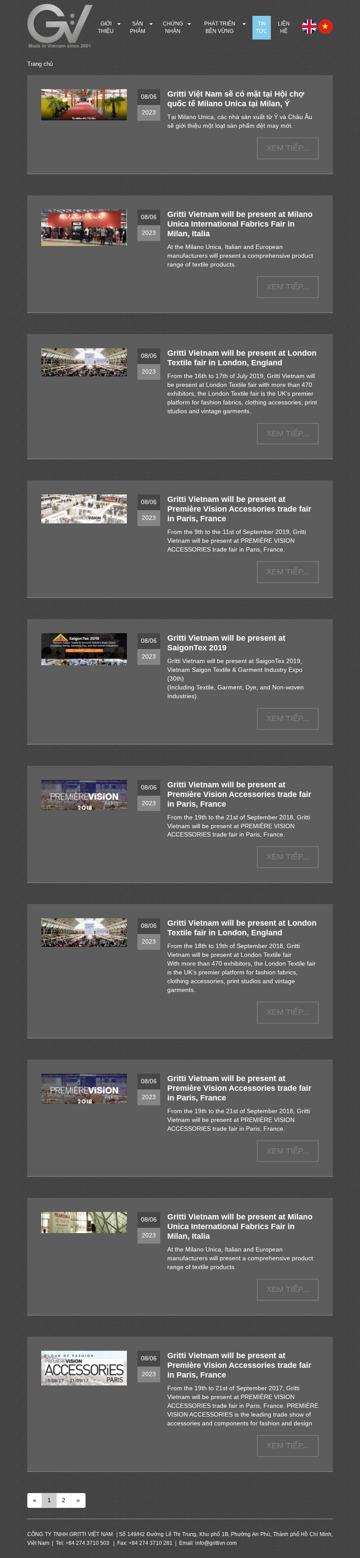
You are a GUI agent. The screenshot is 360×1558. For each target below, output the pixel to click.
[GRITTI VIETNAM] (60, 25)
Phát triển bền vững (219, 27)
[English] (309, 25)
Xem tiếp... (287, 148)
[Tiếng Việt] (325, 25)
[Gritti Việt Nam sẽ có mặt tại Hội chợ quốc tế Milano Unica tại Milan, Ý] (84, 104)
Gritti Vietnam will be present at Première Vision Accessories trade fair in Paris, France (239, 509)
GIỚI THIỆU (106, 27)
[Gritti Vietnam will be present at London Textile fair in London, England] (84, 362)
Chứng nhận (173, 27)
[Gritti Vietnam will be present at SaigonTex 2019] (84, 649)
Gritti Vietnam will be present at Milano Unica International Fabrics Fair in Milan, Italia (240, 224)
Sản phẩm (137, 27)
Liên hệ (284, 27)
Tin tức (261, 27)
